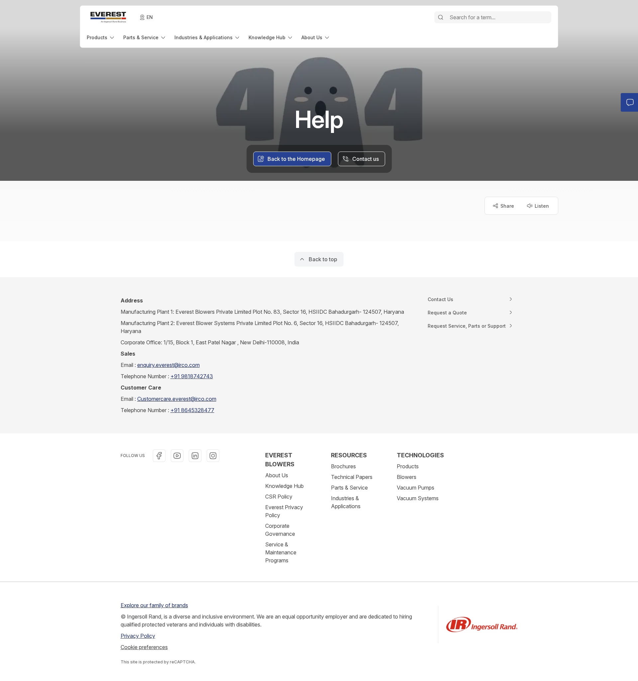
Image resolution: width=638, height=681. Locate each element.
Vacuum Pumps (415, 487)
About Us (276, 475)
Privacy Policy (138, 635)
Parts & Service (349, 487)
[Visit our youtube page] (177, 455)
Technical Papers (351, 477)
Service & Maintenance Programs (280, 552)
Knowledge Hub (284, 486)
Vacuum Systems (418, 498)
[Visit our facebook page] (159, 455)
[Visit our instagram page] (213, 455)
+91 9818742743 (191, 376)
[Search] (441, 17)
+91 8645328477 (192, 410)
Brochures (343, 466)
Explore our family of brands (154, 605)
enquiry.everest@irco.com (168, 365)
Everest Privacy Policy (284, 511)
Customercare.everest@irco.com (176, 399)
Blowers (406, 477)
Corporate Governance (280, 529)
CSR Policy (278, 496)
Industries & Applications (346, 502)
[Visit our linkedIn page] (195, 455)
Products (408, 466)
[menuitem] (101, 37)
